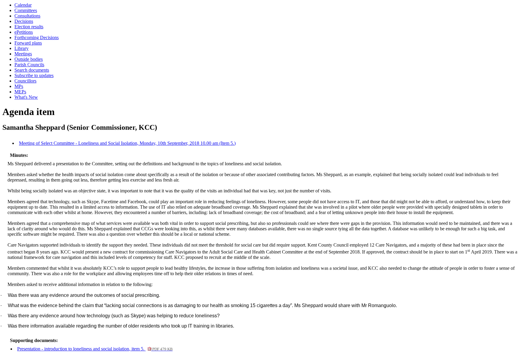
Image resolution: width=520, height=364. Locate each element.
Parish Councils (29, 64)
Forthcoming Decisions (36, 37)
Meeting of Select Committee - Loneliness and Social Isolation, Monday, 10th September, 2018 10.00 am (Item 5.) (127, 143)
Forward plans (28, 42)
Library (21, 48)
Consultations (27, 15)
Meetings (23, 53)
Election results (28, 26)
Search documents (31, 70)
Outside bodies (28, 59)
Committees (25, 10)
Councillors (25, 80)
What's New (26, 97)
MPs (18, 86)
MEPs (20, 91)
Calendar (23, 5)
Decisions (23, 21)
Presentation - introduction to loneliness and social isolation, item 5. (94, 348)
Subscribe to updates (34, 75)
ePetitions (23, 32)
